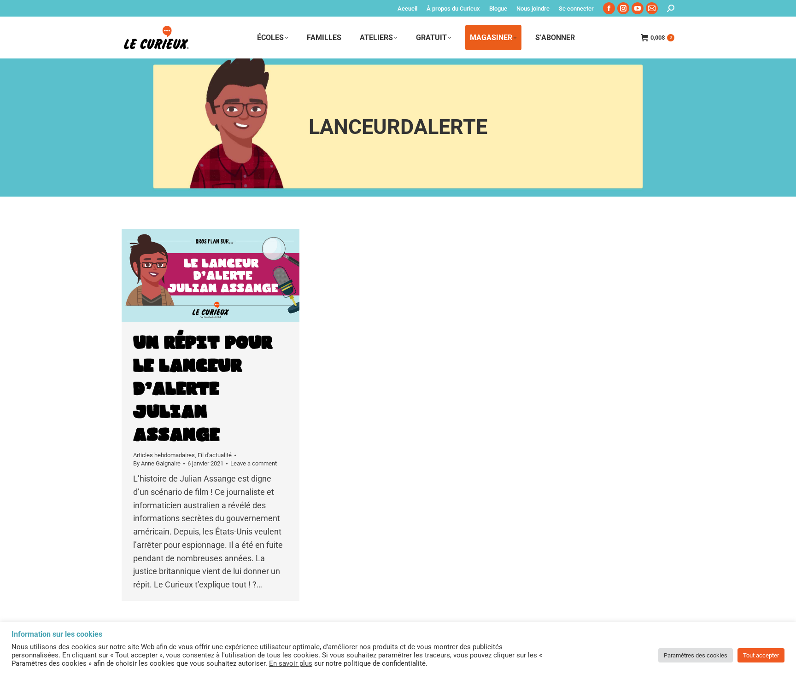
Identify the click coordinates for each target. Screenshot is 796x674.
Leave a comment (253, 463)
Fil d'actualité (215, 455)
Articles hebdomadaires (164, 455)
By (157, 463)
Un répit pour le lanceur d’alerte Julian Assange (202, 389)
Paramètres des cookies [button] (695, 655)
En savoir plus (290, 663)
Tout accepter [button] (761, 655)
